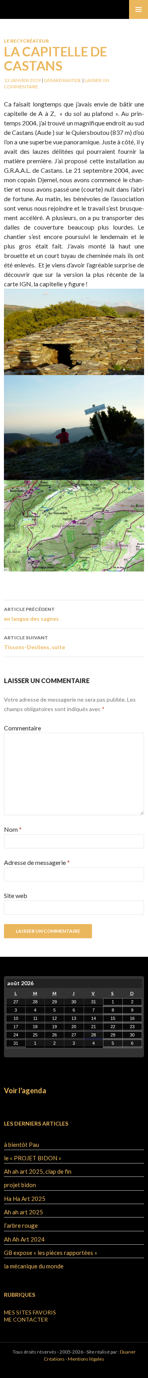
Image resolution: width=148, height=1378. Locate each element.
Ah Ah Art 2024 (24, 1239)
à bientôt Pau (21, 1144)
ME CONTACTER (26, 1319)
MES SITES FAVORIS (30, 1312)
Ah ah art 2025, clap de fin (37, 1171)
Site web (15, 895)
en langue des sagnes (31, 614)
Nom (13, 829)
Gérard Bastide (62, 80)
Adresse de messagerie (37, 862)
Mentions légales (85, 1359)
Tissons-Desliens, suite (34, 642)
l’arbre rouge (21, 1225)
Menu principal (138, 9)
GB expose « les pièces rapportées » (50, 1252)
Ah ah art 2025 (23, 1212)
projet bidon (20, 1184)
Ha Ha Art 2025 (24, 1198)
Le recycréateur (26, 41)
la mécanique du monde (34, 1266)
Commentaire (22, 728)
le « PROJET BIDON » (32, 1157)
